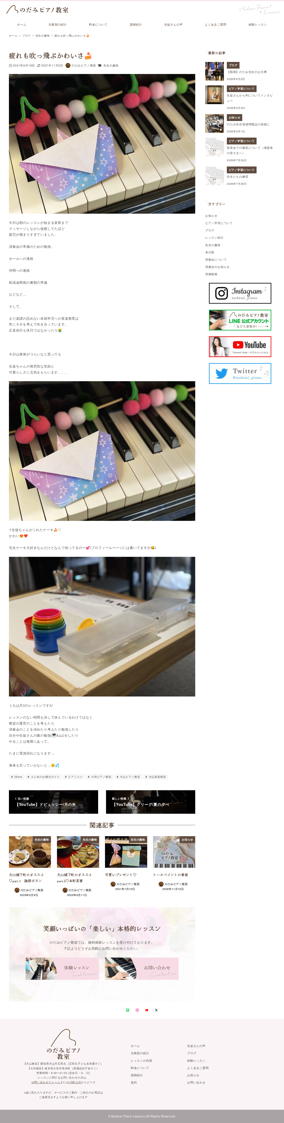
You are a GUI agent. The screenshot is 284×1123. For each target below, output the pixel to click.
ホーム (135, 1046)
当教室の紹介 (140, 1053)
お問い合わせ (196, 1082)
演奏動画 (211, 274)
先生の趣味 (111, 65)
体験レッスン (196, 1060)
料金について (140, 1068)
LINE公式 (75, 1082)
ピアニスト (75, 777)
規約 (134, 1082)
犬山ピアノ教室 (129, 777)
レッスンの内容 (141, 1060)
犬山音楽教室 (157, 777)
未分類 (209, 252)
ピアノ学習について (219, 223)
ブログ (209, 230)
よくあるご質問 (198, 1068)
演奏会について (216, 259)
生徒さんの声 (196, 1046)
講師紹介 (137, 1075)
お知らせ (211, 215)
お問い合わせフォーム (45, 1082)
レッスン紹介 (214, 237)
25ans (17, 777)
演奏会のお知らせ (217, 267)
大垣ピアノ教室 (100, 777)
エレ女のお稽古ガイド (45, 777)
